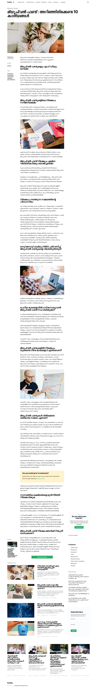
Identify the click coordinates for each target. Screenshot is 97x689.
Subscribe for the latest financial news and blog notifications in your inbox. (78, 615)
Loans (72, 554)
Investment (38, 2)
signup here (41, 478)
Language (62, 2)
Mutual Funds (21, 2)
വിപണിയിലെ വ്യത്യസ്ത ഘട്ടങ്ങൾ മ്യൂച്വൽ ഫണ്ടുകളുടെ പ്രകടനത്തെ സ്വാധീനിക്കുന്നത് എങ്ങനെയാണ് (12, 552)
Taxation (50, 2)
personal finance (11, 79)
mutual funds (10, 75)
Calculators (55, 2)
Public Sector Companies (77, 561)
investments (10, 73)
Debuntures (74, 550)
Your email (73, 624)
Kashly (9, 2)
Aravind (9, 65)
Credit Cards (74, 547)
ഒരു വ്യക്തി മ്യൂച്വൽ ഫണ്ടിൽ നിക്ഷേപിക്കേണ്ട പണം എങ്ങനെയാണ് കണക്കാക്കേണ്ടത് (78, 599)
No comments (11, 20)
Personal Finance (30, 2)
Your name (73, 618)
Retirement (44, 2)
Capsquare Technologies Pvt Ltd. (21, 685)
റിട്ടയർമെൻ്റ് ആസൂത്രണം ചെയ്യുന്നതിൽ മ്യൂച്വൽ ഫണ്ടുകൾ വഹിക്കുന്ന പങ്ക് (78, 576)
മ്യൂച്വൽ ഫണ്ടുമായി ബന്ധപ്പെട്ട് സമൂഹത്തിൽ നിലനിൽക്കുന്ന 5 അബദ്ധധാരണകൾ (77, 582)
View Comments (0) (42, 557)
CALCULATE (79, 527)
